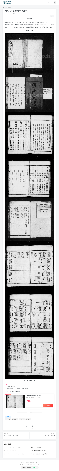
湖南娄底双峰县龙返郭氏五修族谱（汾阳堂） (14, 454)
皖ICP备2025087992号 (24, 464)
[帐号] (46, 2)
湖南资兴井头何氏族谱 (36, 447)
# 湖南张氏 (8, 419)
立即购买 (48, 405)
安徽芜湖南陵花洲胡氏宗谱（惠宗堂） (39, 450)
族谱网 (27, 462)
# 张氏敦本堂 (14, 419)
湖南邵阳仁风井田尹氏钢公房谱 (11, 450)
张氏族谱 (9, 7)
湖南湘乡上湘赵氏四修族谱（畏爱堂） (39, 454)
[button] (50, 2)
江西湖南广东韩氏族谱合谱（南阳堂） (13, 447)
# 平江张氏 (22, 419)
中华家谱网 (22, 462)
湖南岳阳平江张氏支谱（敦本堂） (16, 11)
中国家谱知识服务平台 (34, 462)
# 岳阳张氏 (28, 419)
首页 (5, 7)
